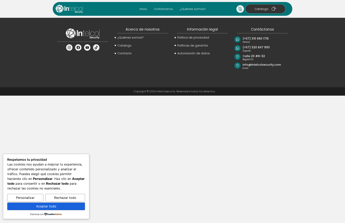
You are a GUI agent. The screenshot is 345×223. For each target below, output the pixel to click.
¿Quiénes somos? (193, 9)
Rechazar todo (65, 198)
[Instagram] (69, 47)
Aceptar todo (46, 206)
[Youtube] (87, 47)
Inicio (143, 9)
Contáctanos (163, 9)
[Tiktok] (96, 47)
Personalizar (25, 198)
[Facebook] (78, 47)
